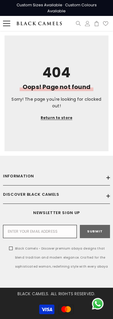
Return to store (56, 117)
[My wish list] (105, 23)
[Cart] (96, 23)
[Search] (78, 23)
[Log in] (87, 23)
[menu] (6, 23)
